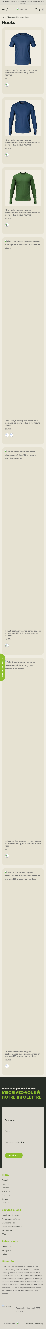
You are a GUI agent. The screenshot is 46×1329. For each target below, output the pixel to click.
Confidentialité (8, 1223)
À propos (6, 1195)
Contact (6, 1203)
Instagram (6, 1250)
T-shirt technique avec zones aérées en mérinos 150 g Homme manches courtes (23, 633)
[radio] (7, 85)
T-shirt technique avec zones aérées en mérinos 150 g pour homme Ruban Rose (23, 843)
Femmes (5, 1188)
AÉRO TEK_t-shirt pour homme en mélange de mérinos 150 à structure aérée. (22, 423)
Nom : (8, 1131)
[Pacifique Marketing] (30, 1323)
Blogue (5, 1199)
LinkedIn (5, 1254)
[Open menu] (3, 9)
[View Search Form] (36, 9)
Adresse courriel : (15, 1142)
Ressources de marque (12, 1226)
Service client (8, 1230)
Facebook (6, 1247)
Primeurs (6, 1191)
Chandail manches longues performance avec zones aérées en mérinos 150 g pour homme (22, 142)
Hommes (5, 1184)
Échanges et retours (11, 1219)
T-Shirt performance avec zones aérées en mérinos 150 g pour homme (21, 72)
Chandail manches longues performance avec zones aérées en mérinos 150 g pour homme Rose (22, 1054)
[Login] (7, 9)
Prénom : (10, 1120)
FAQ (4, 1234)
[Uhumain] (7, 1310)
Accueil (5, 1180)
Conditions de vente (11, 1215)
